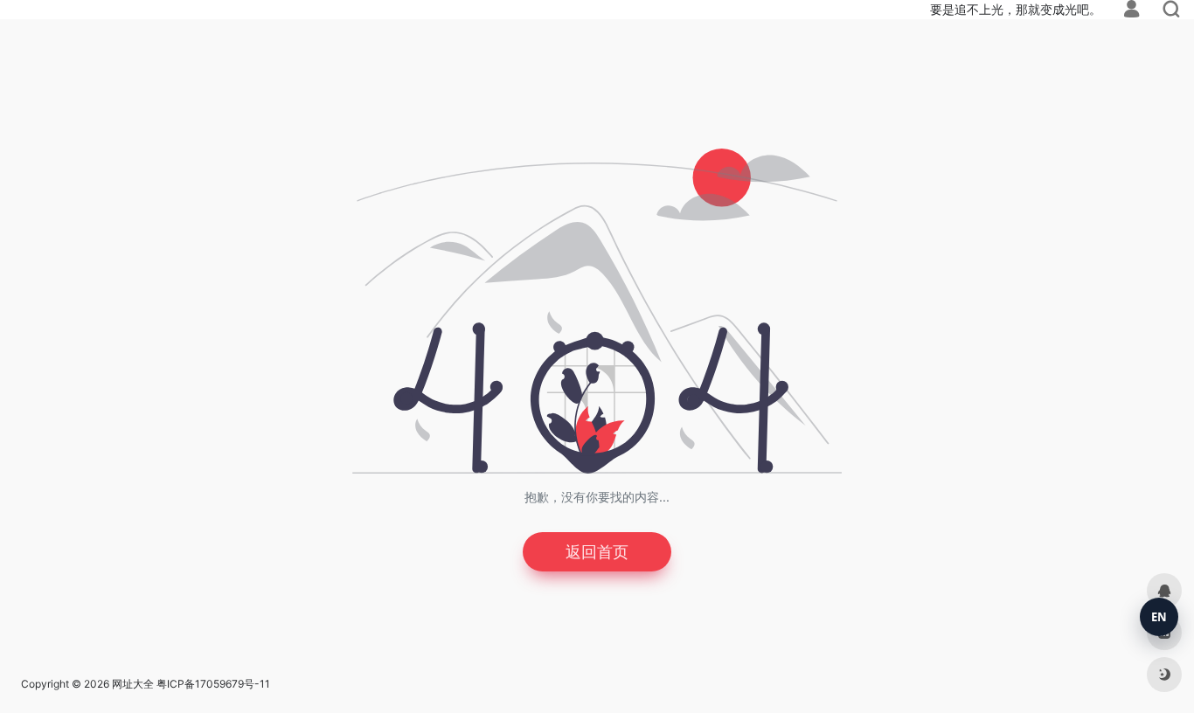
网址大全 (133, 683)
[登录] (1131, 10)
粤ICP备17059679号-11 (213, 683)
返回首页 (597, 552)
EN (1159, 617)
